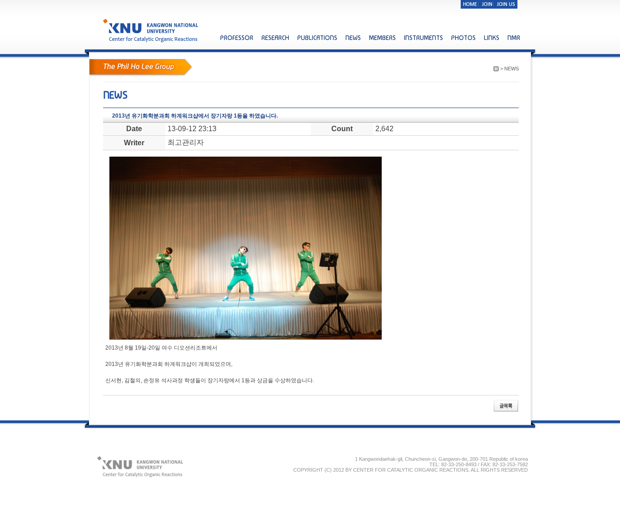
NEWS (353, 37)
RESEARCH (275, 37)
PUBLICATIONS (317, 37)
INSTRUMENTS (423, 37)
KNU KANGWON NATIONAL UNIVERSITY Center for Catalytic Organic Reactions (151, 30)
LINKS (491, 37)
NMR (513, 37)
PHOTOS (463, 37)
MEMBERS (382, 37)
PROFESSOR (236, 37)
